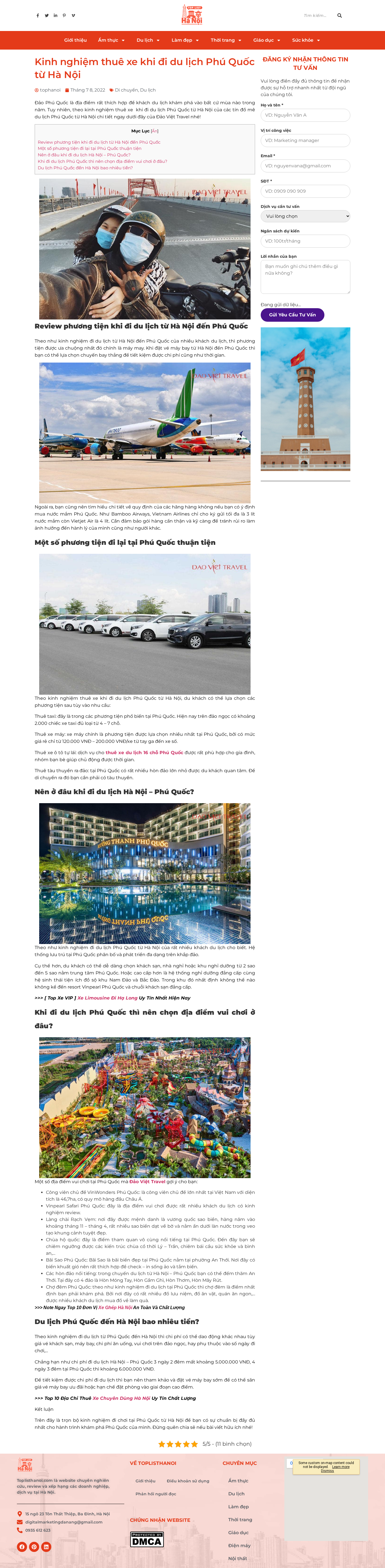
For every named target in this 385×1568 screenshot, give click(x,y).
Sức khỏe (302, 40)
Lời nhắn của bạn (279, 256)
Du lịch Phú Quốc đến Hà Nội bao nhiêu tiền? (85, 167)
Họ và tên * (272, 105)
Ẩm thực (108, 40)
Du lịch (145, 40)
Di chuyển (126, 90)
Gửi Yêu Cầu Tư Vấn (292, 314)
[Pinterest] (34, 1547)
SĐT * (266, 181)
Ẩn (154, 131)
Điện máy (239, 1545)
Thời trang (223, 40)
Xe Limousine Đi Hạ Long (108, 998)
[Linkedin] (46, 1547)
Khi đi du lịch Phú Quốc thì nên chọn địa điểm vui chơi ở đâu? (102, 161)
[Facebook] (22, 1547)
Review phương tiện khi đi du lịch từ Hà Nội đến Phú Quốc (99, 142)
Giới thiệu (75, 40)
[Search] (342, 15)
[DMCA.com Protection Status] (173, 1539)
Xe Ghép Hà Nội (115, 1307)
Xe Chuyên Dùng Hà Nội (121, 1398)
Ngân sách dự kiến (280, 231)
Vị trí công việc (276, 130)
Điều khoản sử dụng (188, 1480)
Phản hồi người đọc (156, 1493)
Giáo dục (263, 40)
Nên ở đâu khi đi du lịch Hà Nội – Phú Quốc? (84, 154)
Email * (268, 156)
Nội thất (237, 1558)
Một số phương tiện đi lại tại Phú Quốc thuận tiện (89, 148)
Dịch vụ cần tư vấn (280, 206)
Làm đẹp (182, 40)
